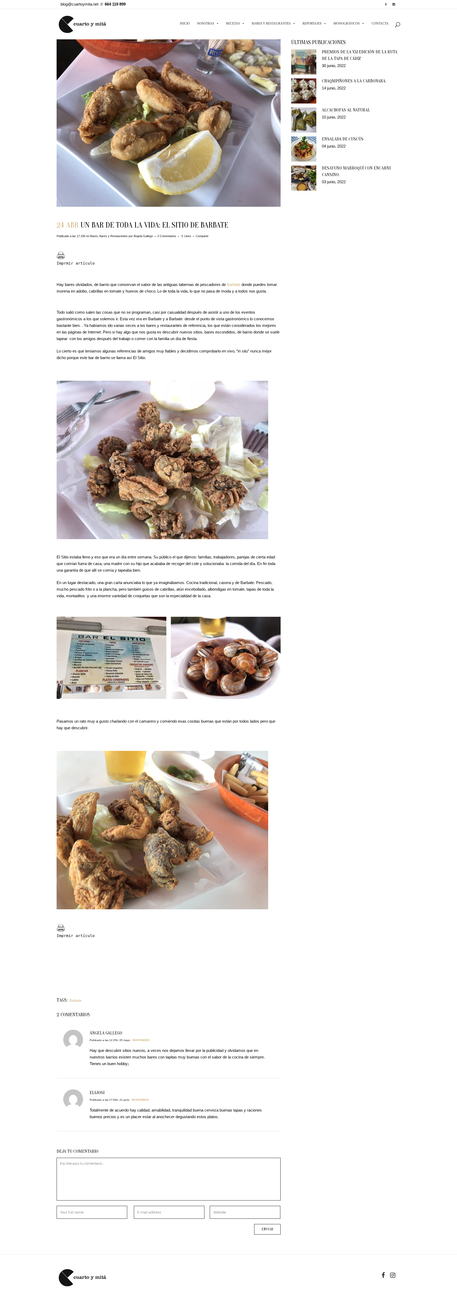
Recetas (233, 23)
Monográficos (346, 23)
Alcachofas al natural (346, 109)
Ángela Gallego (143, 236)
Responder (140, 1040)
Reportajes (312, 23)
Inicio (185, 23)
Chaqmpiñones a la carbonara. (354, 80)
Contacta (380, 23)
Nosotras (205, 23)
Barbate (233, 284)
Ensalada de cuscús (342, 139)
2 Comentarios (166, 236)
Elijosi (97, 1092)
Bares (94, 236)
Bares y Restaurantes (271, 23)
